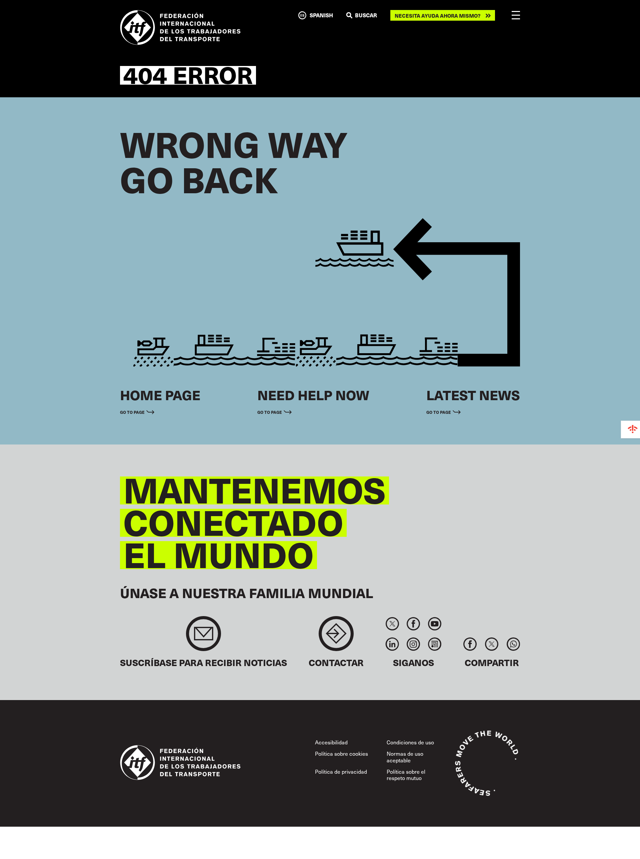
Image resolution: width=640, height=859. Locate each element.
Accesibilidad (331, 742)
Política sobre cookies (341, 753)
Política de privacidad (341, 771)
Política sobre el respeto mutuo (406, 774)
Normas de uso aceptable (405, 756)
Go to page (132, 412)
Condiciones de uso (410, 742)
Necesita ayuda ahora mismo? (438, 15)
